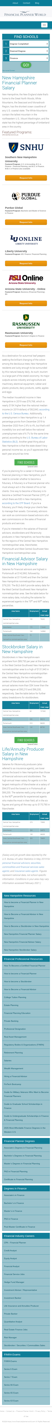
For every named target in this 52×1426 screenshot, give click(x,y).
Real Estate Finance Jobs (15, 1329)
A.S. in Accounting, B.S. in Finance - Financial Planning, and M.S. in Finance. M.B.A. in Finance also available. (24, 166)
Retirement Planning (13, 1052)
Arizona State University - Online (25, 289)
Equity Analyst (10, 1258)
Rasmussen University (19, 333)
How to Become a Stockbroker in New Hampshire (26, 926)
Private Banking (11, 1021)
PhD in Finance (11, 1219)
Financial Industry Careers (19, 1236)
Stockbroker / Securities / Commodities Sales (24, 1345)
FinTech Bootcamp (12, 1084)
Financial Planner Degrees (19, 1141)
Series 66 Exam (11, 1385)
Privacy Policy (40, 1411)
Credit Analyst (10, 1250)
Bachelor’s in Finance (14, 1203)
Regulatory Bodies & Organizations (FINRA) (24, 1045)
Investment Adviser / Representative (20, 1290)
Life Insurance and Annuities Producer (21, 1306)
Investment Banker (12, 1298)
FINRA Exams (10, 1361)
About (15, 3)
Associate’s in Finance (14, 1195)
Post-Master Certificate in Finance (19, 1227)
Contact (26, 3)
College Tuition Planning (15, 997)
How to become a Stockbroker (18, 981)
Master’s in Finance (13, 1211)
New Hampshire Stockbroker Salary (20, 950)
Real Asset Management (15, 1037)
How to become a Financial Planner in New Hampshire (23, 904)
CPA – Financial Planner (15, 1242)
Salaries (7, 1060)
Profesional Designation (15, 1029)
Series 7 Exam (10, 1377)
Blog (37, 3)
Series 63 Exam (11, 1401)
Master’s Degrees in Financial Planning (22, 1163)
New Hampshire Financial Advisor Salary (22, 942)
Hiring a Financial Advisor (15, 1076)
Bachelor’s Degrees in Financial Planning (23, 1156)
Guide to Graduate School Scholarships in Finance (23, 1106)
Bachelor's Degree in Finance (32, 336)
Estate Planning (11, 1005)
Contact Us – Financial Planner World (19, 1411)
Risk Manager (10, 1337)
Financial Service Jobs (14, 1274)
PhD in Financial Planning (15, 1171)
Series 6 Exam (10, 1369)
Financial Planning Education (17, 1013)
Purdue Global (14, 207)
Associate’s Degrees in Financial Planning (23, 1148)
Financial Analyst (11, 1266)
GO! (26, 65)
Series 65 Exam (11, 1393)
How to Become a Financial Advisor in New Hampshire (23, 916)
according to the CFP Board (16, 503)
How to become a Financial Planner (20, 973)
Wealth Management (13, 1068)
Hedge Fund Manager (14, 1282)
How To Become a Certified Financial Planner (24, 966)
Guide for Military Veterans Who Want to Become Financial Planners (26, 1094)
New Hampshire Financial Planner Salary (22, 934)
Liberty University (16, 251)
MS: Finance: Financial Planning (34, 254)
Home (2, 1411)
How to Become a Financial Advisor (20, 989)
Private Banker (10, 1314)
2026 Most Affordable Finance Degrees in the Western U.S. (24, 1130)
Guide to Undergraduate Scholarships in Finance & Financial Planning (26, 1118)
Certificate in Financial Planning (18, 1179)
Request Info (26, 178)
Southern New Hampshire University (21, 159)
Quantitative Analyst (13, 1322)
